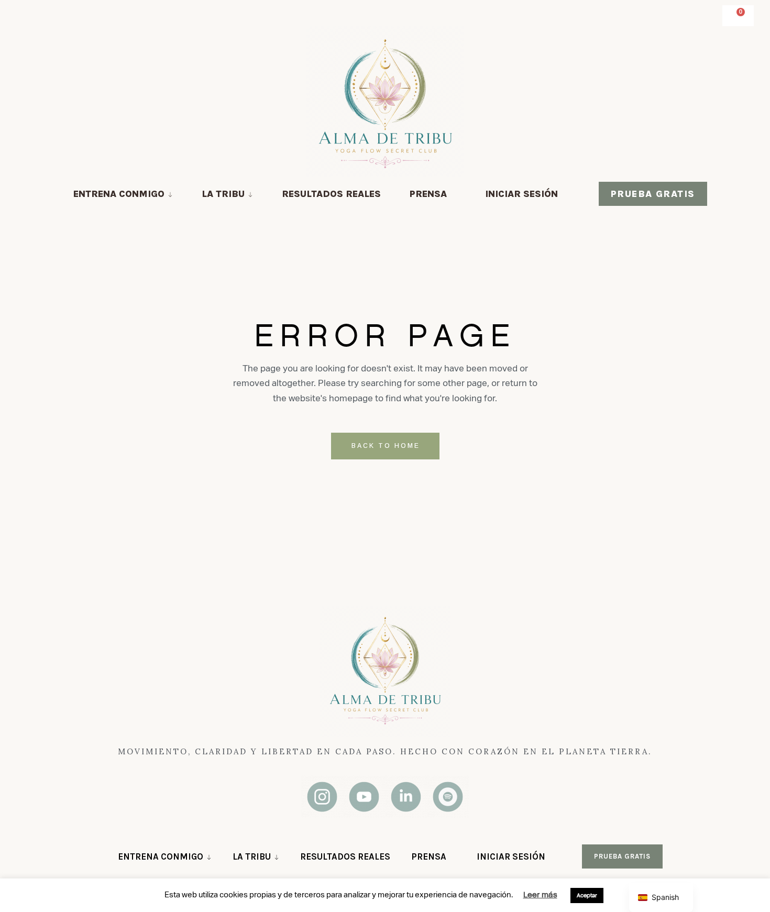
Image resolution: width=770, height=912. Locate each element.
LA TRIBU (223, 194)
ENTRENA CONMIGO (118, 194)
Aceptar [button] (587, 895)
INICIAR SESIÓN (521, 194)
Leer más (540, 894)
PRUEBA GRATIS (653, 194)
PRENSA (428, 194)
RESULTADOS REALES (331, 194)
